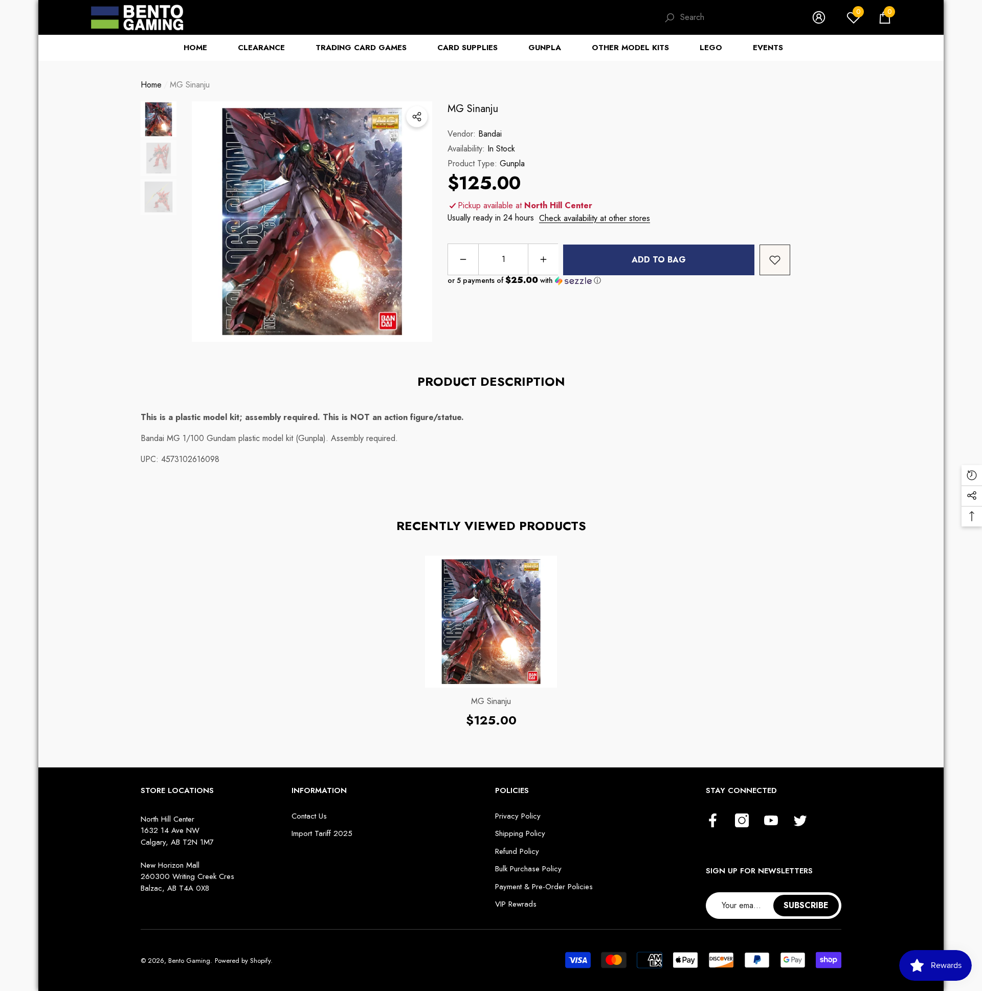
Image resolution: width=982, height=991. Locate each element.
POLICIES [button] (512, 790)
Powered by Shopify (243, 960)
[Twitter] (800, 821)
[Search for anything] (728, 18)
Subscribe (806, 905)
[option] (312, 221)
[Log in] (819, 17)
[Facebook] (712, 821)
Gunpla (512, 163)
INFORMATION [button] (319, 790)
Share (417, 116)
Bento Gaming (189, 960)
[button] (884, 17)
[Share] (417, 116)
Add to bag (659, 260)
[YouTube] (771, 821)
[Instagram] (741, 821)
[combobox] (736, 17)
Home (151, 85)
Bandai (490, 134)
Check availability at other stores (594, 218)
